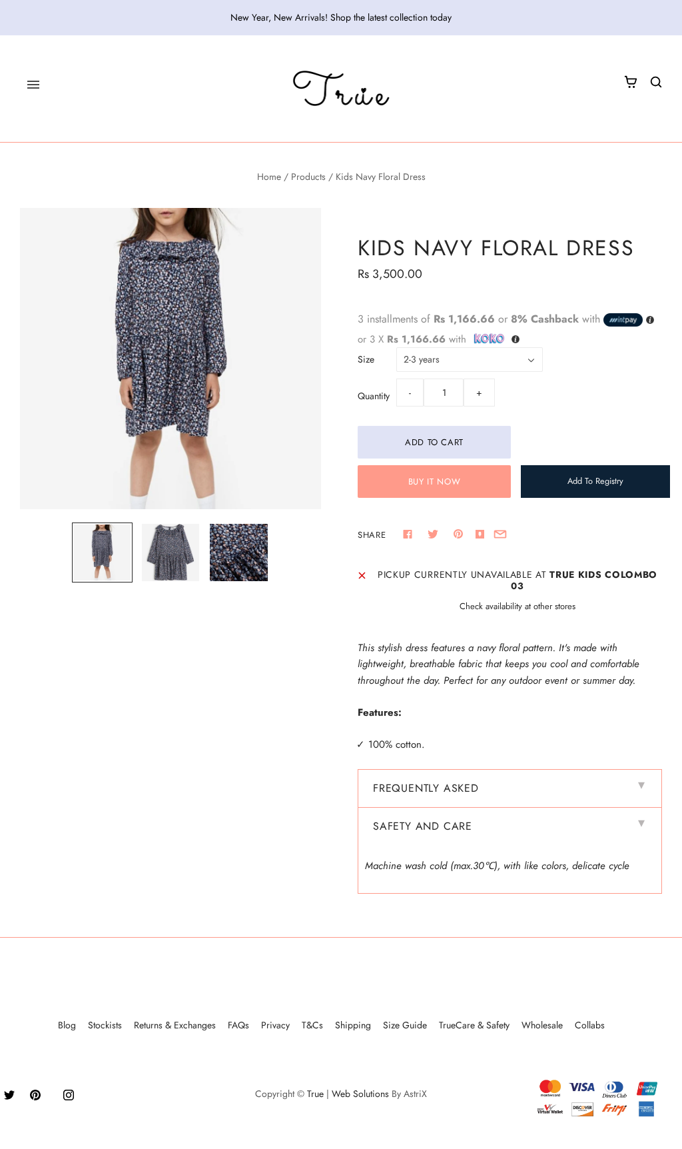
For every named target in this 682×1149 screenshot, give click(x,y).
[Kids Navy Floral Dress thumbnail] (170, 552)
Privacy (275, 1025)
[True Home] (341, 88)
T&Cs (312, 1025)
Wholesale (542, 1025)
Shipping (353, 1025)
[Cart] (630, 82)
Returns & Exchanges (175, 1025)
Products (308, 176)
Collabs (590, 1025)
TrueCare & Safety (474, 1025)
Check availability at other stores (517, 606)
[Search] (656, 82)
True (315, 1093)
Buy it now (434, 481)
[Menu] (33, 85)
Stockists (105, 1025)
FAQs (238, 1025)
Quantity (374, 396)
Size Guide (405, 1025)
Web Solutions (360, 1093)
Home (269, 176)
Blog (67, 1025)
